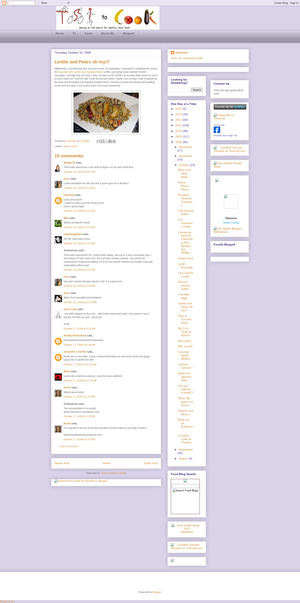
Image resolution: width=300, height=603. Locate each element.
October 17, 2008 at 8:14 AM (79, 328)
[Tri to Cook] (217, 132)
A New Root (185, 258)
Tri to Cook (219, 125)
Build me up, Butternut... (185, 425)
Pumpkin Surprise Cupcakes (185, 200)
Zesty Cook (70, 309)
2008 (179, 142)
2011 (178, 125)
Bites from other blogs (184, 173)
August (184, 458)
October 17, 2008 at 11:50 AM (80, 364)
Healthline (186, 532)
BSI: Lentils (185, 346)
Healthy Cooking (231, 222)
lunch (74, 146)
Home (60, 33)
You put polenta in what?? (185, 389)
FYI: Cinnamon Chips (185, 223)
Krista (67, 387)
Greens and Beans (185, 412)
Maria (67, 371)
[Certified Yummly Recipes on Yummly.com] (187, 548)
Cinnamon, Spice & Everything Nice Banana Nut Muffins (185, 242)
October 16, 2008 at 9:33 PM (79, 243)
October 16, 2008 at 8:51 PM (79, 171)
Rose (67, 293)
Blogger (156, 592)
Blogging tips (7, 601)
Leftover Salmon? (185, 366)
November (185, 156)
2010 (179, 131)
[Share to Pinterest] (114, 141)
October (184, 165)
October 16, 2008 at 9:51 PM (79, 269)
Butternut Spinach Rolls (184, 377)
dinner (66, 146)
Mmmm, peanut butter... (184, 285)
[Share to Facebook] (110, 141)
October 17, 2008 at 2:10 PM (79, 396)
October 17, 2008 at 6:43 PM (79, 439)
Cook (88, 33)
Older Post (151, 463)
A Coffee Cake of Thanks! (184, 439)
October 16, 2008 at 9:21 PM (79, 211)
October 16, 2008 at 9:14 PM (79, 188)
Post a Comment (69, 446)
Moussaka (184, 340)
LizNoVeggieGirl (73, 234)
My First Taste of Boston (184, 332)
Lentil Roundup (185, 265)
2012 (179, 119)
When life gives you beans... (185, 402)
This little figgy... (183, 296)
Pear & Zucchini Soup (185, 319)
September (186, 449)
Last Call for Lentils (185, 274)
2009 (179, 136)
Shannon (231, 218)
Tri (74, 33)
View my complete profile (187, 58)
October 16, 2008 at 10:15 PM (80, 302)
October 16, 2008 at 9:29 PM (79, 227)
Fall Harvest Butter (185, 212)
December (185, 147)
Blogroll (128, 33)
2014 (179, 108)
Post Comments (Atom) (114, 473)
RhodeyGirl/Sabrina (75, 335)
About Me (107, 33)
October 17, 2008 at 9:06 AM (79, 344)
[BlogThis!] (102, 141)
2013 (179, 114)
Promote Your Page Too (225, 135)
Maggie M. (69, 162)
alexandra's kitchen (75, 351)
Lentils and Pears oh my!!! (185, 307)
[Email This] (99, 141)
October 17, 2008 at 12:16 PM (80, 380)
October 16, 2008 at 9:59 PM (79, 286)
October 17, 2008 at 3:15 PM (79, 416)
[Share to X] (106, 141)
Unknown (71, 141)
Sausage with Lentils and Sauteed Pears (80, 72)
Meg (66, 218)
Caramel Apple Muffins (184, 355)
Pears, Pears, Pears (183, 186)
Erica (67, 178)
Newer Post (61, 463)
